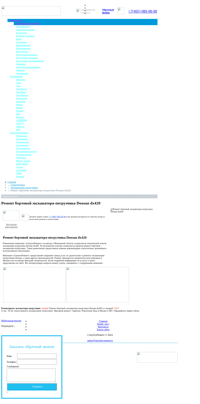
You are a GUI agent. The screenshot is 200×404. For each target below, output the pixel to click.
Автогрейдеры (23, 26)
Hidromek (20, 80)
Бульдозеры (21, 33)
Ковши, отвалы (23, 161)
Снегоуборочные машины (28, 67)
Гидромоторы (22, 142)
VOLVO (20, 123)
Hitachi (19, 108)
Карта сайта (103, 329)
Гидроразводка (23, 148)
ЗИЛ (18, 130)
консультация (11, 227)
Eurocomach (21, 98)
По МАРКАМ (16, 76)
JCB (18, 114)
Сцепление (21, 170)
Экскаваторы (22, 73)
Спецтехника (16, 20)
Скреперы (20, 64)
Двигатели (21, 158)
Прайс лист (95, 8)
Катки (19, 39)
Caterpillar (20, 101)
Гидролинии (22, 139)
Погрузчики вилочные (26, 55)
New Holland (22, 95)
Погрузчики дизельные (27, 58)
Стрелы (19, 167)
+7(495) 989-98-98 (142, 11)
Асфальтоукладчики (25, 30)
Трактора (20, 70)
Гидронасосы (22, 145)
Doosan (19, 105)
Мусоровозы (22, 51)
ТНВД (19, 173)
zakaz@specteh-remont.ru (100, 340)
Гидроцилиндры (23, 155)
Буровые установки (25, 36)
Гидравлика (21, 136)
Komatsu (20, 117)
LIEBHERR (21, 120)
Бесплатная (11, 224)
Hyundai (20, 111)
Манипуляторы (23, 45)
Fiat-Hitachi (21, 89)
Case (18, 86)
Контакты (94, 13)
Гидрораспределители (26, 151)
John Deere (21, 92)
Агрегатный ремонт (19, 133)
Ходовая (20, 176)
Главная (94, 5)
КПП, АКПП (22, 164)
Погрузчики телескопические (30, 61)
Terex (18, 83)
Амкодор (20, 126)
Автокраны (21, 42)
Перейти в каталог (11, 196)
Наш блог (94, 11)
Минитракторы (23, 48)
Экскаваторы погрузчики (28, 23)
